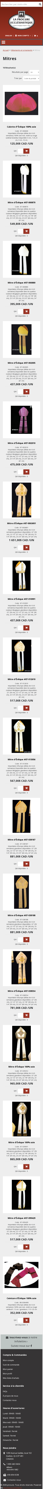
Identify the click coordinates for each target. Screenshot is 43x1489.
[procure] (21, 20)
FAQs (5, 1391)
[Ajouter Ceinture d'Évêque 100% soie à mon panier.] (26, 1320)
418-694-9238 (13, 1475)
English (8, 35)
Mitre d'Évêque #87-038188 (21, 915)
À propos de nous (10, 1396)
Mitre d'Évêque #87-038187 (21, 839)
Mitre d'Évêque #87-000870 (21, 202)
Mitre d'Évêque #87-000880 (21, 282)
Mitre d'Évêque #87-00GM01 (21, 523)
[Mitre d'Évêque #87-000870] (21, 179)
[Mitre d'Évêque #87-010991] (21, 575)
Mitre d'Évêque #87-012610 (21, 679)
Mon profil (7, 1373)
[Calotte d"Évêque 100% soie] (21, 103)
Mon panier (8, 1369)
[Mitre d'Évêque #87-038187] (21, 816)
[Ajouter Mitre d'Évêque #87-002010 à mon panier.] (26, 472)
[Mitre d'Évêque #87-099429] (21, 1194)
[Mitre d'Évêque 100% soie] (21, 1043)
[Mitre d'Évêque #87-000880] (21, 259)
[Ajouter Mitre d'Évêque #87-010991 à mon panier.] (26, 627)
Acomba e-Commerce (12, 1487)
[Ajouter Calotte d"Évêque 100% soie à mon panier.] (26, 151)
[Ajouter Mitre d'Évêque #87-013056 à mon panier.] (26, 788)
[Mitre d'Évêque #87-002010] (21, 419)
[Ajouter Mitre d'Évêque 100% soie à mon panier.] (26, 1091)
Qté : (15, 151)
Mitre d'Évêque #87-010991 (21, 599)
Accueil (6, 50)
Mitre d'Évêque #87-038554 (21, 991)
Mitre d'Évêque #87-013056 (21, 759)
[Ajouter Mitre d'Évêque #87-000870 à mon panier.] (26, 231)
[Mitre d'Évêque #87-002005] (21, 339)
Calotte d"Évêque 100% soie (21, 126)
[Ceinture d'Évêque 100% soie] (21, 1275)
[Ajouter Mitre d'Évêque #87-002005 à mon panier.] (26, 391)
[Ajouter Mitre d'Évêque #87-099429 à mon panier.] (26, 1246)
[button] (36, 36)
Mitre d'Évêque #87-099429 (21, 1218)
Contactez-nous (10, 1400)
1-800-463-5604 (13, 1464)
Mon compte (23, 35)
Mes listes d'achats (11, 1378)
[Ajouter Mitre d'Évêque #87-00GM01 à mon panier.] (26, 547)
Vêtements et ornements (21, 50)
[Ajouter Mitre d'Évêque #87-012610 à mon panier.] (26, 708)
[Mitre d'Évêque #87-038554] (21, 967)
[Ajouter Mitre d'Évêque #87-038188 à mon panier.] (26, 939)
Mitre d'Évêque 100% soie (21, 1066)
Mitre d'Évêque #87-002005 (21, 362)
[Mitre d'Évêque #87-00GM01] (21, 500)
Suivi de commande (11, 1365)
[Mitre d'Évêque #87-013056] (21, 736)
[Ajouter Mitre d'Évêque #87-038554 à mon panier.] (26, 1015)
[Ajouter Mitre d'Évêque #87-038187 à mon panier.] (26, 864)
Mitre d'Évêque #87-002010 (21, 443)
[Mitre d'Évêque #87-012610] (21, 655)
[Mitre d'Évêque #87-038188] (21, 892)
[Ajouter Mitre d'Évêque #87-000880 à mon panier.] (26, 311)
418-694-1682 (12, 1469)
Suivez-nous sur (21, 1345)
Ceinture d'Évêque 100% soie (21, 1298)
